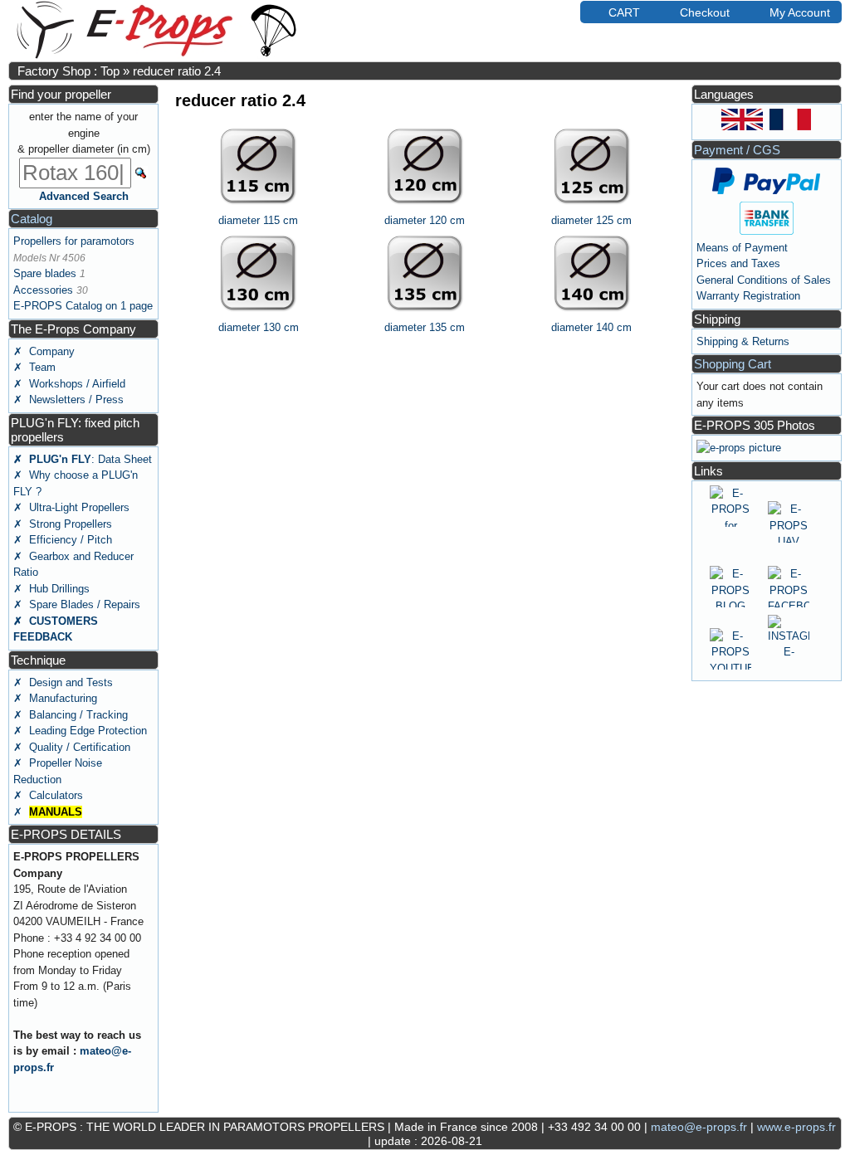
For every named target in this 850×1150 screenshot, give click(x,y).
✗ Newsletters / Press (68, 399)
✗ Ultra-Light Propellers (71, 507)
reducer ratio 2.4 (177, 71)
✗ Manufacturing (55, 698)
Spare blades (44, 273)
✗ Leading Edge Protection (80, 730)
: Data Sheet (82, 459)
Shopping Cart (732, 364)
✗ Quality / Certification (71, 747)
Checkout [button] (705, 12)
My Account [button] (799, 12)
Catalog (31, 219)
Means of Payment (742, 247)
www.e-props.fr (796, 1126)
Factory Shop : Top (68, 71)
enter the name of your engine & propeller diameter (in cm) (83, 132)
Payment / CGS (737, 150)
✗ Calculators (48, 795)
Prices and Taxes (738, 263)
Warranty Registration (748, 296)
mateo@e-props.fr (699, 1126)
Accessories (43, 290)
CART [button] (624, 12)
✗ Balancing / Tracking (70, 715)
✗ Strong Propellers (62, 524)
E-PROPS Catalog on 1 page (83, 306)
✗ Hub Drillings (51, 588)
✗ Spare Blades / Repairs (76, 604)
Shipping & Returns (742, 341)
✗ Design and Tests (63, 682)
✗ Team (34, 367)
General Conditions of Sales (763, 280)
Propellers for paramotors (73, 241)
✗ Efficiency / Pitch (62, 540)
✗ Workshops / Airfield (69, 384)
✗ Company (44, 351)
